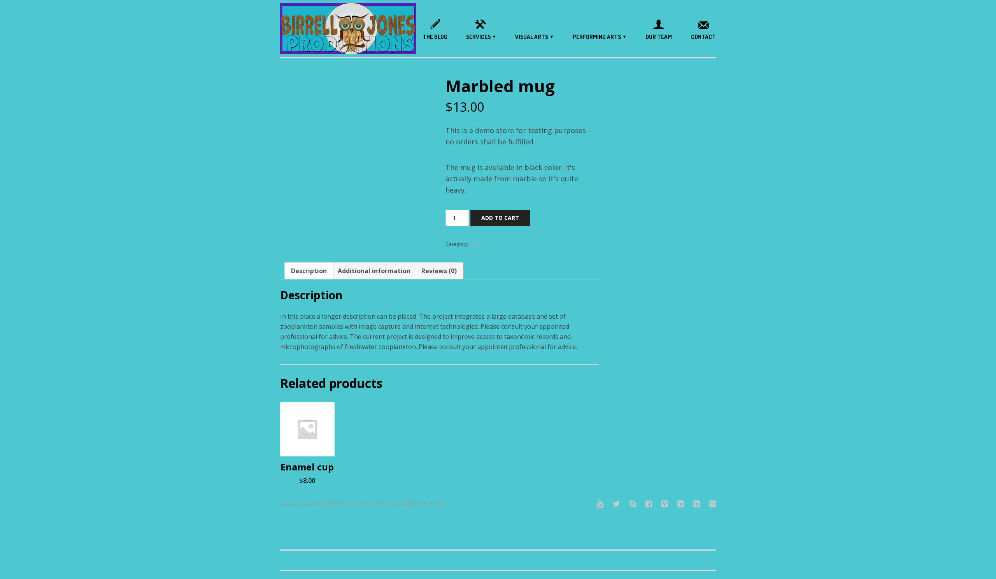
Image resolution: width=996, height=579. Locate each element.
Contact (703, 36)
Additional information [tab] (374, 271)
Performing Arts (597, 36)
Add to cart (500, 217)
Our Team (658, 36)
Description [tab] (309, 271)
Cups (475, 243)
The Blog (435, 36)
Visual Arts (531, 36)
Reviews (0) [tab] (439, 271)
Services (478, 36)
